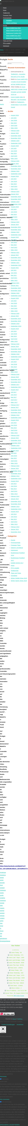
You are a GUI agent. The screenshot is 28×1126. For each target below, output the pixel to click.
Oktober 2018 (15, 354)
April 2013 (14, 522)
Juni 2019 (14, 334)
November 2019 (16, 321)
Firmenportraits (15, 542)
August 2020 (15, 298)
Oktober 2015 (15, 445)
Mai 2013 (14, 519)
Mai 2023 (14, 214)
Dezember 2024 (16, 166)
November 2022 (16, 229)
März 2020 (14, 311)
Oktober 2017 (15, 384)
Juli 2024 (13, 179)
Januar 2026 (15, 133)
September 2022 (16, 235)
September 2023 (16, 204)
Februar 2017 (15, 405)
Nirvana (14, 1019)
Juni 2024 (14, 181)
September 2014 (16, 478)
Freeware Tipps (16, 545)
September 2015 (16, 448)
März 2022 (14, 250)
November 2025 (16, 138)
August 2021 (15, 268)
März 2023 (14, 219)
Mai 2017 (14, 397)
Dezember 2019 (16, 318)
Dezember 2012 (16, 532)
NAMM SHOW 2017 (17, 563)
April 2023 (14, 217)
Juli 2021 (13, 270)
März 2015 (14, 463)
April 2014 (14, 491)
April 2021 (14, 278)
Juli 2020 (13, 301)
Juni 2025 (14, 151)
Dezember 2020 (16, 288)
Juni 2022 (14, 242)
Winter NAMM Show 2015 (19, 578)
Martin (2, 104)
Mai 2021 (14, 275)
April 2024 (14, 186)
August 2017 (15, 390)
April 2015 (14, 461)
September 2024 (16, 174)
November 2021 (16, 260)
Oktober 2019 (15, 323)
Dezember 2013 (16, 501)
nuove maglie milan (17, 97)
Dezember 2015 (16, 440)
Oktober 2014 (15, 476)
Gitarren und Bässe (17, 548)
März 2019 (14, 341)
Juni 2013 (14, 516)
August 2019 (15, 329)
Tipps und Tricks (16, 573)
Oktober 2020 (15, 293)
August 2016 (15, 420)
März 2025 (14, 158)
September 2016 (16, 417)
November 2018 (16, 351)
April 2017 (14, 400)
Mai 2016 (14, 428)
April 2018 (14, 369)
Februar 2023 (15, 222)
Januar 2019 (15, 346)
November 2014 (16, 473)
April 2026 (14, 125)
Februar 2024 (15, 191)
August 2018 (15, 359)
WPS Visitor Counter (19, 995)
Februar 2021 (15, 283)
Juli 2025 (13, 148)
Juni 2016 (14, 425)
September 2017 (16, 387)
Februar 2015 (15, 466)
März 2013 (14, 524)
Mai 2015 (14, 458)
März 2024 (14, 189)
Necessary (5, 1079)
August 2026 (15, 115)
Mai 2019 (14, 336)
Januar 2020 (15, 316)
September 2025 (16, 143)
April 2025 (14, 156)
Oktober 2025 (15, 141)
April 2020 (14, 308)
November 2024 (16, 169)
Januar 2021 (15, 285)
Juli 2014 (13, 483)
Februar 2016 (15, 435)
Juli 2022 (13, 240)
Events (13, 540)
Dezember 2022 (16, 227)
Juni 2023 (14, 212)
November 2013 (16, 504)
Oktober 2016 (15, 415)
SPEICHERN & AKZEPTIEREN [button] (10, 1125)
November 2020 (16, 290)
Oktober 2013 (15, 506)
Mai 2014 (14, 489)
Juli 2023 (13, 209)
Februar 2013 (15, 527)
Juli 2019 (13, 331)
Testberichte (14, 570)
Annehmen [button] (20, 1024)
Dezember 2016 (16, 410)
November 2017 (16, 382)
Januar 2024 (15, 194)
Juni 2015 (14, 456)
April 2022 (14, 247)
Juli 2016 (13, 423)
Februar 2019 (15, 344)
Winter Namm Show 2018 (19, 581)
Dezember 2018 (16, 349)
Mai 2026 (14, 123)
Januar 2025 (15, 163)
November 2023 (16, 199)
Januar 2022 (15, 255)
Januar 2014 (15, 499)
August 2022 (15, 237)
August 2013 (15, 511)
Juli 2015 (13, 453)
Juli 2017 (13, 392)
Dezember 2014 (16, 471)
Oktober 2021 (15, 262)
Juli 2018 (13, 362)
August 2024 (15, 176)
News (2, 50)
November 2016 (16, 412)
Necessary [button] (3, 1076)
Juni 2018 (14, 364)
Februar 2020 (15, 313)
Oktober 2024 (15, 171)
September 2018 (16, 357)
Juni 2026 (14, 120)
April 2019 (14, 339)
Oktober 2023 (15, 202)
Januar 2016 (15, 438)
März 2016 (14, 433)
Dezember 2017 (16, 379)
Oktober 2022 (15, 232)
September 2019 (16, 326)
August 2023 (15, 207)
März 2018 (14, 372)
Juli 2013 (13, 514)
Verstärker (14, 575)
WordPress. (20, 1019)
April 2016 (14, 430)
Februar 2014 (15, 496)
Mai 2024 (14, 184)
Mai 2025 (14, 153)
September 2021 (16, 265)
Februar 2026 (15, 130)
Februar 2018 (15, 374)
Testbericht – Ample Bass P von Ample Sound (19, 104)
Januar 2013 (15, 529)
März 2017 (14, 402)
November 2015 (16, 443)
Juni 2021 (14, 273)
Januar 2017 (15, 407)
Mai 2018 (14, 367)
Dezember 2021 (16, 257)
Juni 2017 (14, 395)
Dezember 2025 (16, 136)
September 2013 (16, 509)
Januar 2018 (15, 377)
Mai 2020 (14, 306)
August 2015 (15, 450)
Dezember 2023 (16, 196)
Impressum (14, 550)
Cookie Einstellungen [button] (8, 1024)
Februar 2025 (15, 161)
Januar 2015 (15, 468)
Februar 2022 (15, 252)
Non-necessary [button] (4, 1099)
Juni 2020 (14, 303)
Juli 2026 (13, 118)
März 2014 (14, 494)
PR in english (15, 568)
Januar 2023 (15, 224)
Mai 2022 (14, 245)
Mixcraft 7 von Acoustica (18, 99)
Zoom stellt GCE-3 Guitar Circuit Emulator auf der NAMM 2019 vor (19, 81)
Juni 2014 (14, 486)
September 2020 (16, 295)
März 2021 (14, 280)
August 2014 (15, 481)
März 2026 (14, 128)
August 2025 (15, 146)
